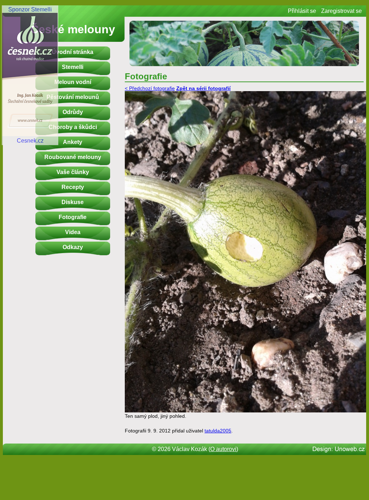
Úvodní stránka (72, 52)
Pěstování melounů (72, 97)
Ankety (72, 142)
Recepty (73, 187)
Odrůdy (73, 112)
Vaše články (72, 172)
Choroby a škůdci (73, 127)
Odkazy (73, 247)
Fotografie (73, 217)
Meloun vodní (72, 82)
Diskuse (73, 202)
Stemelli (72, 67)
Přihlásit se (302, 11)
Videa (72, 232)
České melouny (72, 29)
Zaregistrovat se (341, 11)
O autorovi (223, 449)
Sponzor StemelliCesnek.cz (30, 75)
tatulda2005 (218, 431)
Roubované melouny (72, 157)
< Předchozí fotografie (150, 88)
